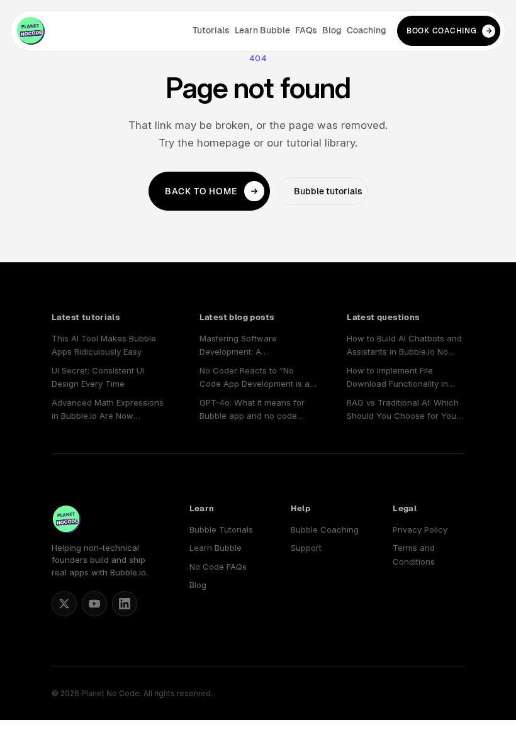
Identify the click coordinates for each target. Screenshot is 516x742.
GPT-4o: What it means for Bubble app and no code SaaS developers (252, 410)
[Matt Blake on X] (64, 603)
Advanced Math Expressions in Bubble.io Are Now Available (108, 410)
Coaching (366, 30)
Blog (332, 30)
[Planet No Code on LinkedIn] (124, 603)
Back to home (201, 191)
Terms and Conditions (414, 554)
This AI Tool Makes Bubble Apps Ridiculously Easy (104, 345)
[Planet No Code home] (31, 31)
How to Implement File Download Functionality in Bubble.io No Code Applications (397, 378)
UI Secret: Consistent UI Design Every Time (98, 377)
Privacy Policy (420, 529)
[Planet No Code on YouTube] (94, 603)
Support (306, 548)
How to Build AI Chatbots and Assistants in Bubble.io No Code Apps (404, 346)
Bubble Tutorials (221, 529)
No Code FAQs (218, 567)
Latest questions (383, 317)
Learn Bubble (262, 30)
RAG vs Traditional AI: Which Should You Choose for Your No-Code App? (403, 410)
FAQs (306, 30)
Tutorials (211, 30)
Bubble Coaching (325, 529)
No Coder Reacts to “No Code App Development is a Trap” (254, 378)
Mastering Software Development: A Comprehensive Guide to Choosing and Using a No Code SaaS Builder (249, 346)
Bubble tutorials (328, 191)
